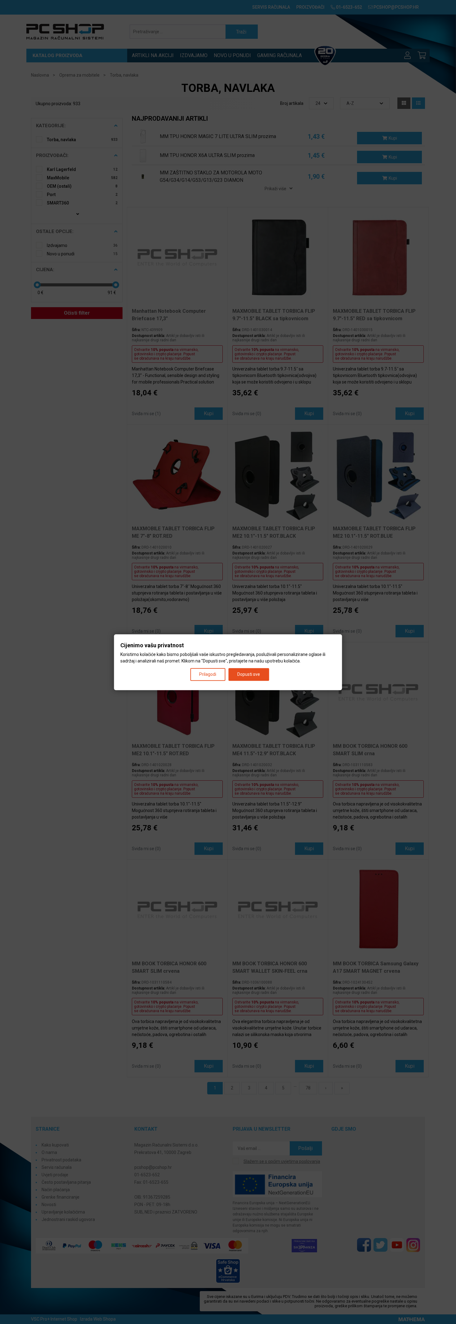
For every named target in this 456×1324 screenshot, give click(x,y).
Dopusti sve (248, 673)
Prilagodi (207, 673)
